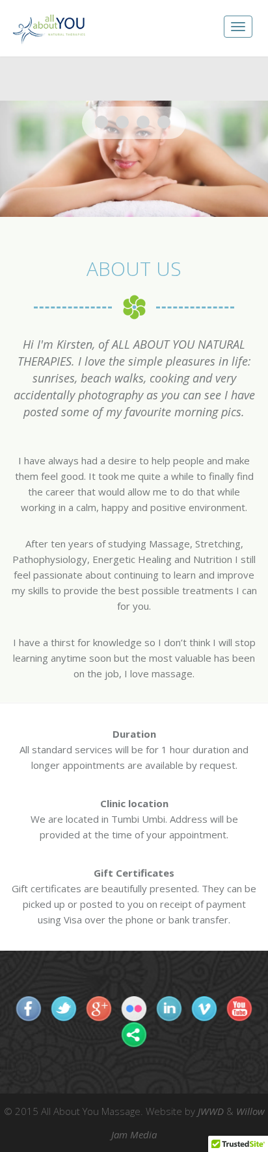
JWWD (211, 1111)
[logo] (49, 28)
